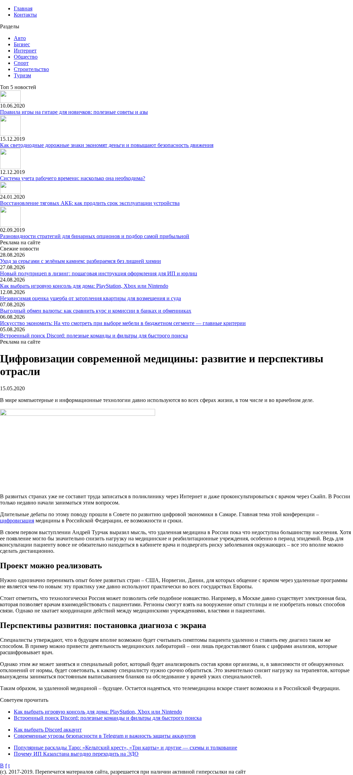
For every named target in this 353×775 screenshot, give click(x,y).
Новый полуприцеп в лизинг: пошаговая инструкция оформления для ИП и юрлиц (98, 273)
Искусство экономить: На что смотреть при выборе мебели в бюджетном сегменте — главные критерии (123, 323)
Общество (26, 57)
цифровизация (17, 520)
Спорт (21, 63)
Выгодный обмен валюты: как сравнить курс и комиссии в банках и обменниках (95, 311)
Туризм (22, 75)
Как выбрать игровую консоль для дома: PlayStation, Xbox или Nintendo (84, 286)
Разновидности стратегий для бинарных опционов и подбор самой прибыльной (94, 236)
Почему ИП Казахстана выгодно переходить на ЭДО (76, 754)
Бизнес (22, 44)
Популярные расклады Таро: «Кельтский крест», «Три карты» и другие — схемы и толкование (125, 748)
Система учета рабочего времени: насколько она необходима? (72, 178)
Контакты (25, 15)
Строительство (31, 69)
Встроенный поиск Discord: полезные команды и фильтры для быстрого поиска (94, 336)
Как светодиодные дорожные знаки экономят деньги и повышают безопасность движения (106, 145)
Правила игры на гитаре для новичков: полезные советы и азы (74, 112)
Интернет (25, 50)
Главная (23, 8)
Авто (20, 38)
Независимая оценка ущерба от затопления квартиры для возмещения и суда (90, 298)
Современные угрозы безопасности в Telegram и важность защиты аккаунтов (105, 736)
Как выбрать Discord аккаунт (48, 730)
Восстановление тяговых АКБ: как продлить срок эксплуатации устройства (90, 203)
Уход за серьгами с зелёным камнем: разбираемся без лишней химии (80, 261)
